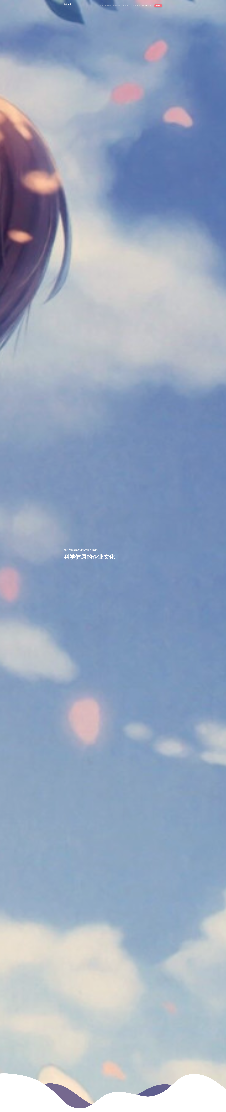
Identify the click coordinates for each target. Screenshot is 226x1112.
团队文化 (140, 6)
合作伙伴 (108, 6)
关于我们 (124, 6)
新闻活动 (116, 6)
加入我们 (158, 5)
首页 (102, 6)
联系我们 (148, 6)
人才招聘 (132, 6)
